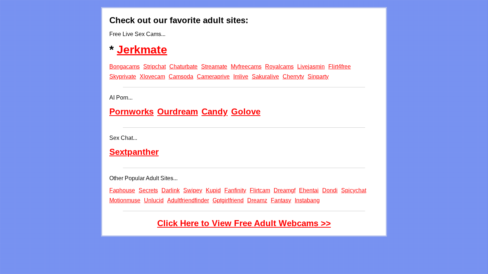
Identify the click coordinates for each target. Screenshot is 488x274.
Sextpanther (134, 152)
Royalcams (279, 67)
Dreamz (257, 200)
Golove (245, 111)
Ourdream (177, 111)
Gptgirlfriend (228, 200)
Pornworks (131, 111)
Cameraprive (213, 76)
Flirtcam (260, 190)
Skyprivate (122, 76)
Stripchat (154, 67)
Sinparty (318, 76)
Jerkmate (142, 49)
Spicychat (353, 190)
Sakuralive (265, 76)
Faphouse (122, 190)
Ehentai (309, 190)
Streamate (214, 67)
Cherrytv (293, 76)
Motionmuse (124, 200)
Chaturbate (183, 67)
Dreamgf (284, 190)
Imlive (240, 76)
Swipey (192, 190)
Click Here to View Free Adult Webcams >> (244, 223)
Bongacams (124, 67)
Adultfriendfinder (188, 200)
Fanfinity (235, 190)
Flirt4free (339, 67)
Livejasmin (311, 67)
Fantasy (281, 200)
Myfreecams (246, 67)
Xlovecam (152, 76)
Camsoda (181, 76)
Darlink (170, 190)
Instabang (307, 200)
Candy (214, 111)
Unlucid (154, 200)
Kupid (213, 190)
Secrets (148, 190)
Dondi (330, 190)
